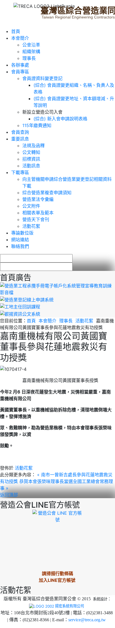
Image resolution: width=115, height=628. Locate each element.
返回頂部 (9, 495)
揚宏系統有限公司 (69, 606)
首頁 (15, 31)
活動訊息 (31, 165)
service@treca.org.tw (87, 619)
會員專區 (20, 71)
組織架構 (31, 51)
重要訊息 (20, 139)
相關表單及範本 (38, 212)
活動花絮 (31, 226)
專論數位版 (22, 233)
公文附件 (31, 206)
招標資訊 (31, 159)
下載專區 (20, 172)
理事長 (29, 58)
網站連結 (20, 239)
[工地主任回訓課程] (20, 306)
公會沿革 (31, 45)
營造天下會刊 (35, 219)
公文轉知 (31, 152)
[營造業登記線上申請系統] (27, 299)
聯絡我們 (20, 246)
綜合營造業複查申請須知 (46, 192)
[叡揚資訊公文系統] (20, 313)
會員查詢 (20, 132)
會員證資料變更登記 (42, 78)
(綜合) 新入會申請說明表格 (60, 118)
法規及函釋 (33, 145)
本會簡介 (20, 38)
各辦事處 (20, 65)
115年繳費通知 (36, 125)
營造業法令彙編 (38, 199)
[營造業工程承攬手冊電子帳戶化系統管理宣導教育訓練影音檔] (57, 288)
